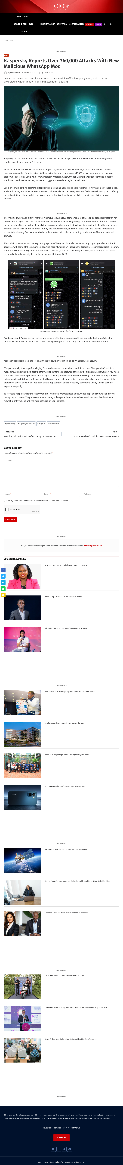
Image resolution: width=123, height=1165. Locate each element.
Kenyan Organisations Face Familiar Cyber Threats (63, 597)
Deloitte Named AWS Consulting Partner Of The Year (64, 723)
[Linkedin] (53, 1149)
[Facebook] (58, 1149)
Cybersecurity (10, 424)
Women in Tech (20, 24)
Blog (31, 24)
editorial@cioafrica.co (93, 546)
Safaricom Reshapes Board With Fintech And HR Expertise (66, 913)
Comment (10, 460)
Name (8, 494)
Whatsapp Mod (53, 424)
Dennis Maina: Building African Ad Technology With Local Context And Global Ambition (77, 881)
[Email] (3, 595)
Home (19, 17)
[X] (64, 1149)
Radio (98, 24)
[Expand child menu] (27, 17)
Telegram (41, 424)
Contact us (75, 1128)
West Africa (62, 24)
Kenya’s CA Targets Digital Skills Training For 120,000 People (67, 755)
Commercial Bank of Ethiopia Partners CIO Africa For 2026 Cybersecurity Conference (76, 1007)
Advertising (47, 1128)
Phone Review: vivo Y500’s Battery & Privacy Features (64, 786)
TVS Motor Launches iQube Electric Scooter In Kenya (64, 976)
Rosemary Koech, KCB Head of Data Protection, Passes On (66, 565)
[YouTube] (69, 1149)
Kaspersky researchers (26, 424)
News (6, 55)
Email (47, 494)
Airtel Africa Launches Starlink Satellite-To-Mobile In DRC (66, 849)
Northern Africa (47, 24)
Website (87, 494)
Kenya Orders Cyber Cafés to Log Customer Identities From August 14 (70, 1039)
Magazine (89, 24)
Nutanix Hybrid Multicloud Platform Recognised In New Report (31, 434)
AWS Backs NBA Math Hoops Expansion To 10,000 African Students (70, 691)
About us (66, 1128)
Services (57, 1128)
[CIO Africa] (61, 7)
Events (24, 31)
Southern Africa (76, 24)
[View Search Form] (111, 24)
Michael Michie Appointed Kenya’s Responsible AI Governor (67, 628)
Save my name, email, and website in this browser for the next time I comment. (37, 501)
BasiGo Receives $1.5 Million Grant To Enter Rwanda (96, 434)
